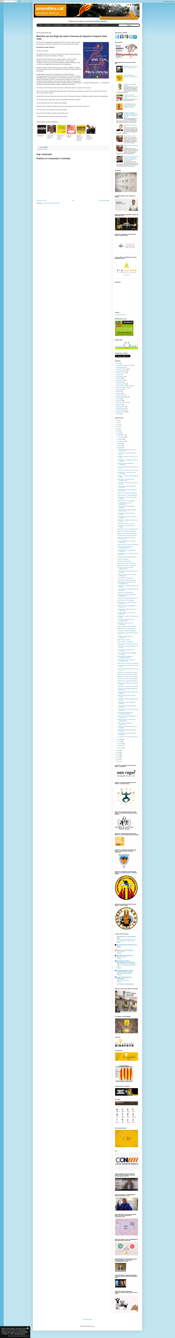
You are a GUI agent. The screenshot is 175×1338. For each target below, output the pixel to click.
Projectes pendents (121, 406)
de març (120, 743)
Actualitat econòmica (121, 369)
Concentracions (120, 380)
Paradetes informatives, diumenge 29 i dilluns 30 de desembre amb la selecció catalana (130, 114)
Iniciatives (118, 393)
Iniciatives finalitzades (121, 397)
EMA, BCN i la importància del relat (124, 973)
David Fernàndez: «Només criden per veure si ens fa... (127, 510)
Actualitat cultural (120, 367)
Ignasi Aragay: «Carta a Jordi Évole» (127, 563)
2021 (117, 424)
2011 (117, 761)
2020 (117, 426)
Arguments (85, 25)
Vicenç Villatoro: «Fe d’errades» (125, 578)
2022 (117, 422)
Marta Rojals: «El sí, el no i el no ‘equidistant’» (125, 623)
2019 (117, 429)
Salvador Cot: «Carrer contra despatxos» (128, 678)
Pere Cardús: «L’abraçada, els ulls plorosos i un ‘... (126, 650)
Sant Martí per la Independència (125, 955)
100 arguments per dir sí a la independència (125, 503)
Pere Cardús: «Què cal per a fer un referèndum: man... (126, 620)
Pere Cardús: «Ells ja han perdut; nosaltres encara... (126, 480)
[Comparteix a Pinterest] (47, 147)
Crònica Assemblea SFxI (122, 387)
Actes (117, 363)
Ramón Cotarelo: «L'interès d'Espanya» (127, 495)
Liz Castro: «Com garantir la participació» (128, 736)
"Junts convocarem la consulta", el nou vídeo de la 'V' (131, 77)
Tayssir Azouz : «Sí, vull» (124, 639)
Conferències (119, 382)
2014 (117, 755)
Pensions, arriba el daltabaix (123, 980)
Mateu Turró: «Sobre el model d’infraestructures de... (125, 547)
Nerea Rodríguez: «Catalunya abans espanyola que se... (127, 583)
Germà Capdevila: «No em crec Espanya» (128, 544)
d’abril (119, 741)
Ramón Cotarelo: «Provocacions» (126, 600)
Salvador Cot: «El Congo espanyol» (126, 628)
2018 (117, 431)
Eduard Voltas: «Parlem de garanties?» (127, 565)
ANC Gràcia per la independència (125, 984)
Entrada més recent (42, 200)
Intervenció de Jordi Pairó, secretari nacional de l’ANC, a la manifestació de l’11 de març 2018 (126, 965)
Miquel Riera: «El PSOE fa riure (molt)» (127, 533)
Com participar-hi (58, 25)
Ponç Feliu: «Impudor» (123, 559)
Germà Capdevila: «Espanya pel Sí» (127, 557)
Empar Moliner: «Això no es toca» (126, 523)
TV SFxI (118, 413)
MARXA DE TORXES (121, 957)
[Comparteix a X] (43, 147)
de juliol (120, 445)
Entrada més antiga (104, 200)
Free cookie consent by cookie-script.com (18, 1336)
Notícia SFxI (119, 400)
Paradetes (118, 404)
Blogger (93, 1326)
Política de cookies (87, 1319)
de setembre (121, 441)
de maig (120, 739)
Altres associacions (121, 372)
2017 (117, 433)
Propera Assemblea (121, 408)
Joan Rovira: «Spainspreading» (125, 592)
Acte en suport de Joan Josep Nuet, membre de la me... (126, 660)
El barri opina (119, 389)
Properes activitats (120, 410)
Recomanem (95, 25)
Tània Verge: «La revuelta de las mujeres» (128, 663)
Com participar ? (120, 376)
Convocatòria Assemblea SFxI (123, 385)
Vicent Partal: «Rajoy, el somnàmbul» (127, 531)
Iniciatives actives (120, 395)
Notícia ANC (44, 149)
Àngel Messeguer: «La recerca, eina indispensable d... (127, 720)
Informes (118, 391)
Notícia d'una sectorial (121, 402)
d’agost (120, 443)
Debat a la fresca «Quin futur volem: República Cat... (126, 595)
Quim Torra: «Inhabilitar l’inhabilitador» (127, 493)
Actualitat (75, 25)
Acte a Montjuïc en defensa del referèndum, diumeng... (125, 657)
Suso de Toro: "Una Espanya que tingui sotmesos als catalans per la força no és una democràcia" (131, 158)
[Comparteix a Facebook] (45, 147)
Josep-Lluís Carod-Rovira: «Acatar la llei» (128, 470)
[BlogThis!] (42, 147)
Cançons (118, 374)
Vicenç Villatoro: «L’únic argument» (126, 500)
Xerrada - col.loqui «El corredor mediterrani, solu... (125, 568)
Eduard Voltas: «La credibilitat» (125, 641)
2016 (117, 750)
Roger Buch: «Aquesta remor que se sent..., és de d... (127, 538)
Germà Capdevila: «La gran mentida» (127, 626)
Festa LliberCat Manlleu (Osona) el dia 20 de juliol (130, 104)
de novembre (121, 437)
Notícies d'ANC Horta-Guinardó (125, 950)
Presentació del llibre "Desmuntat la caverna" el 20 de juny (131, 96)
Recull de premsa (120, 411)
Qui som (47, 25)
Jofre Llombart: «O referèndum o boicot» (128, 674)
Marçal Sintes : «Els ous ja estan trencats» (128, 529)
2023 (117, 420)
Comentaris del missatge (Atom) (52, 203)
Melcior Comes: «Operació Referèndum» (128, 680)
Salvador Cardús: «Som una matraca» (127, 535)
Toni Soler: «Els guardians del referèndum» (125, 637)
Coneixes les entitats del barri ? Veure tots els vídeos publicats (119, 18)
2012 (117, 759)
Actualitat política (120, 371)
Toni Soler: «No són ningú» (124, 561)
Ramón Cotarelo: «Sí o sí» (130, 136)
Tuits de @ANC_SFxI (120, 314)
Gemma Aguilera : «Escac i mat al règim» (128, 644)
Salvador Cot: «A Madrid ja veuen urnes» (128, 598)
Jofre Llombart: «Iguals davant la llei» (127, 580)
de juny (120, 447)
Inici (41, 25)
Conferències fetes (121, 384)
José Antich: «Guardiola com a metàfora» (128, 676)
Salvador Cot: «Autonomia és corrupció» (128, 672)
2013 (117, 757)
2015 (117, 752)
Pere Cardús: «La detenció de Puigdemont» (125, 723)
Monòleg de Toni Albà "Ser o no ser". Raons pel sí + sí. (131, 67)
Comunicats (119, 378)
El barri (68, 25)
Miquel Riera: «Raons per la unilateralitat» (128, 686)
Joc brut (118, 398)
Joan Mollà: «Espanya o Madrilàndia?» (127, 630)
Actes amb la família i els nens (123, 365)
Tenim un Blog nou (121, 951)
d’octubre (120, 439)
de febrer (120, 745)
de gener (120, 748)
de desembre (121, 435)
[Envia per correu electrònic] (40, 147)
